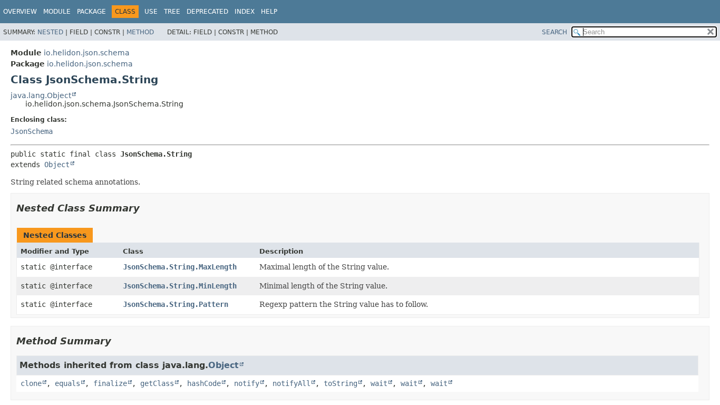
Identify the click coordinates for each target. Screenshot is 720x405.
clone (31, 383)
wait (379, 383)
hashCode (204, 383)
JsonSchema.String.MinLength (180, 286)
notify (246, 383)
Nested (50, 32)
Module (57, 11)
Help (269, 11)
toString (340, 383)
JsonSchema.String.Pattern (175, 304)
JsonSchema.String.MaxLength (180, 267)
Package (91, 11)
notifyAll (291, 383)
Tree (172, 11)
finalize (110, 383)
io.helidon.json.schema (87, 53)
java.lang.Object (41, 95)
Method (140, 32)
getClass (157, 383)
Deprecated (207, 11)
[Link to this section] (147, 208)
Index (245, 11)
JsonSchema (32, 131)
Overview (20, 11)
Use (151, 11)
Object (57, 164)
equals (67, 383)
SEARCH (554, 32)
